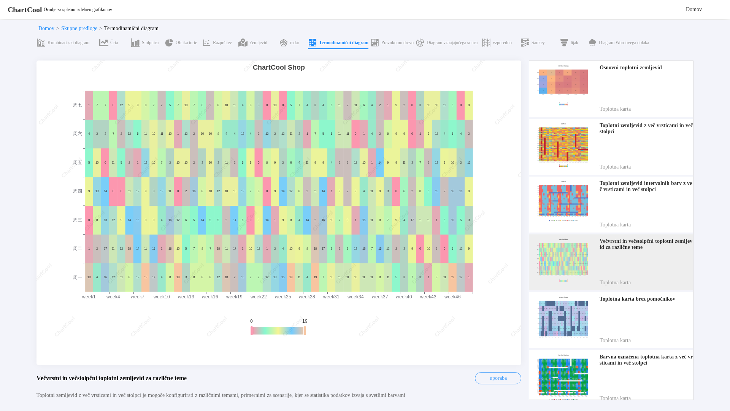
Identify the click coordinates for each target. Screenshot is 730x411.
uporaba (498, 378)
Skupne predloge (79, 28)
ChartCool (25, 9)
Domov (694, 9)
